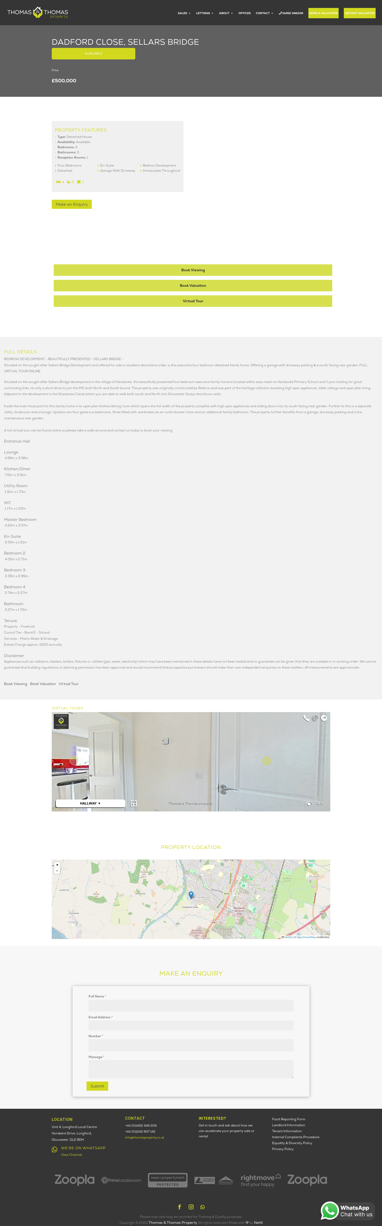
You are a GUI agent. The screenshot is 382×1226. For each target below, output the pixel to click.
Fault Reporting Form (288, 1119)
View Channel (71, 1155)
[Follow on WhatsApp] (203, 1207)
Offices (245, 13)
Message (96, 1057)
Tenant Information (287, 1131)
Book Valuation (193, 285)
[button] (191, 895)
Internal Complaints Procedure (295, 1137)
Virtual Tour (193, 301)
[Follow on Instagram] (191, 1207)
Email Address (101, 1017)
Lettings (203, 13)
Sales (182, 13)
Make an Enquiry (72, 204)
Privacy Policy (283, 1149)
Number (96, 1036)
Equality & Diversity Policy (292, 1143)
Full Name (97, 996)
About (224, 13)
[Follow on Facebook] (179, 1207)
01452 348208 (292, 13)
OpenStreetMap (306, 937)
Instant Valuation (360, 13)
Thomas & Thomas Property (173, 1222)
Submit (97, 1086)
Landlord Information (288, 1125)
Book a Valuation (323, 13)
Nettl (258, 1222)
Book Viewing (193, 270)
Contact (263, 13)
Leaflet (288, 937)
